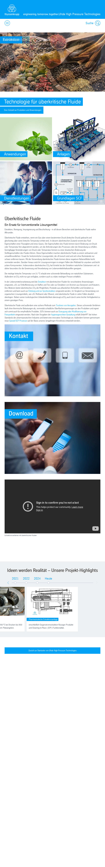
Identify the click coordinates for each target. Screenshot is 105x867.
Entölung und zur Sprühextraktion (41, 291)
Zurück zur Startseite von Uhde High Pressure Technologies (53, 650)
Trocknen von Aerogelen (66, 305)
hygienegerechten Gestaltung (63, 314)
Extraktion (42, 282)
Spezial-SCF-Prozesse (18, 321)
